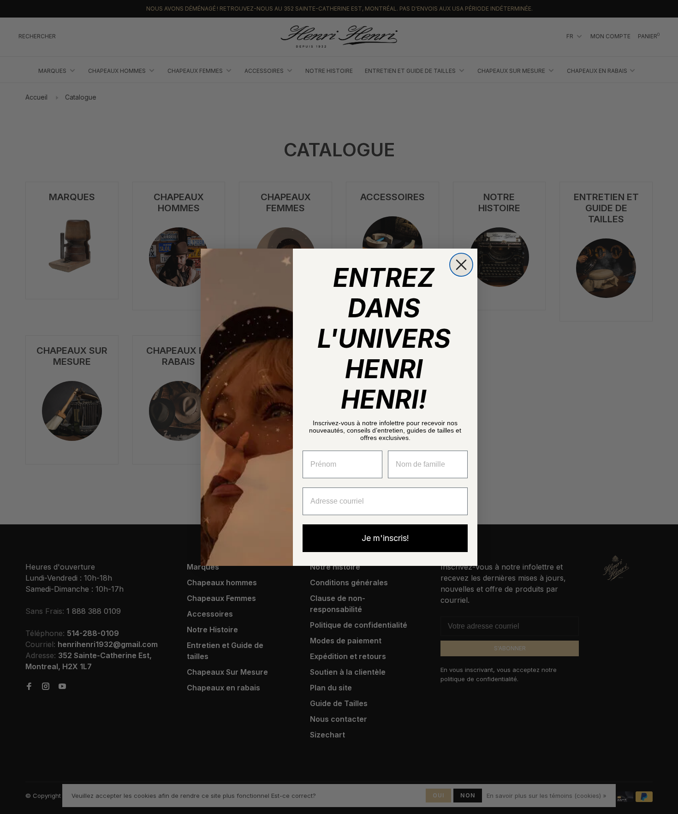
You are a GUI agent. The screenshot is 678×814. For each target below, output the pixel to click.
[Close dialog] (461, 264)
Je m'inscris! (385, 538)
